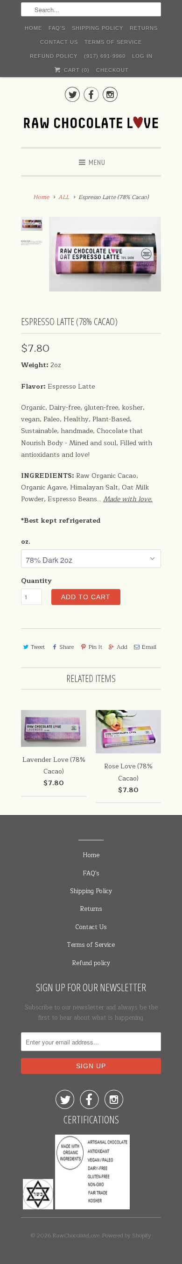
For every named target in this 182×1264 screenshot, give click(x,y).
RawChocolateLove (76, 1235)
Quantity (36, 580)
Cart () (75, 70)
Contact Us (59, 42)
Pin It (95, 647)
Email (149, 647)
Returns (144, 28)
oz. (25, 541)
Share (66, 647)
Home (33, 28)
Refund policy (53, 56)
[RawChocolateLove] (91, 124)
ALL (63, 197)
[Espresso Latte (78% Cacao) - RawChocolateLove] (105, 254)
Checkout (112, 70)
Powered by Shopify (126, 1235)
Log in (142, 56)
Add (122, 647)
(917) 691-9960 (105, 56)
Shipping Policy (97, 28)
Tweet (38, 647)
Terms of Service (113, 42)
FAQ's (57, 28)
